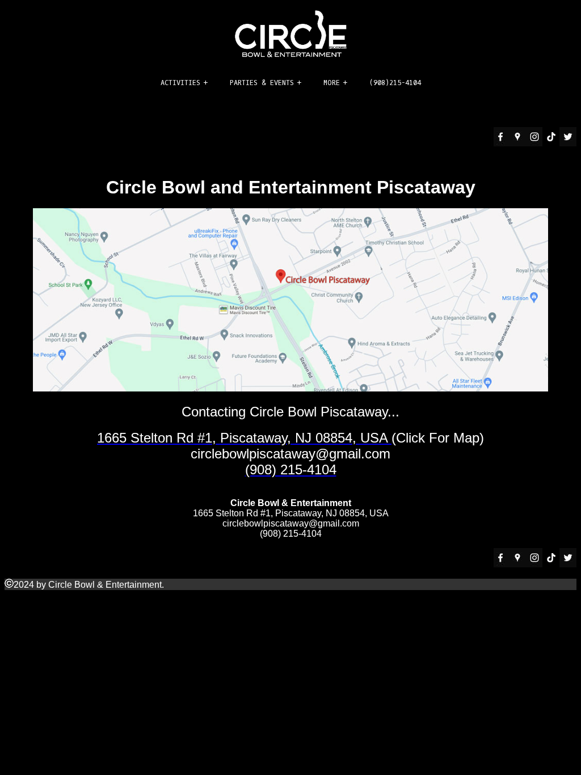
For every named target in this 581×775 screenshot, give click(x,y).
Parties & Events (262, 82)
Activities (180, 82)
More (331, 82)
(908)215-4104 (395, 82)
